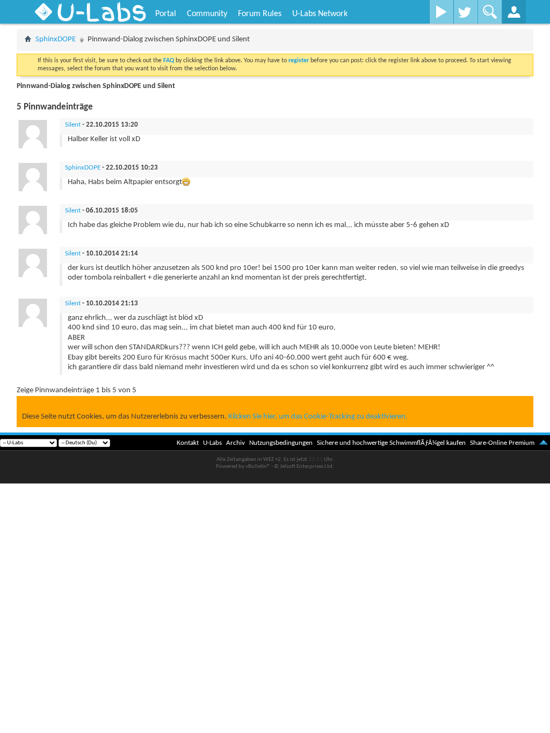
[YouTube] (441, 12)
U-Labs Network (320, 14)
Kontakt (188, 442)
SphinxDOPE (55, 39)
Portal (165, 14)
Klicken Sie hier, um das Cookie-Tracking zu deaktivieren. (318, 417)
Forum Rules (259, 14)
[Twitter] (465, 12)
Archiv (235, 442)
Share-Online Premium (502, 442)
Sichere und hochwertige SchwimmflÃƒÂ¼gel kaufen (391, 442)
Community (207, 14)
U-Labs (212, 442)
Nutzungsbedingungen (281, 442)
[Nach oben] (543, 442)
